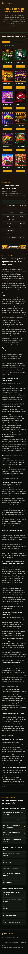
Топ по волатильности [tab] (17, 41)
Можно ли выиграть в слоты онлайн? (11, 854)
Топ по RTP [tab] (6, 41)
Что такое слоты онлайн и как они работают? (13, 813)
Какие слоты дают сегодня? (11, 868)
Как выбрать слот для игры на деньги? (11, 874)
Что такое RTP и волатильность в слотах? (12, 840)
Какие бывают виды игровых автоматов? (11, 833)
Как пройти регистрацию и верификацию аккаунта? (10, 914)
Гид (14, 937)
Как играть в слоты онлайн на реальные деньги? (11, 826)
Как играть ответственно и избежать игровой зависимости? (12, 921)
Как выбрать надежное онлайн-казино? (12, 900)
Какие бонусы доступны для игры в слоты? (12, 907)
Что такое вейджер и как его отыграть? (11, 893)
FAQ (17, 937)
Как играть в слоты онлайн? (11, 820)
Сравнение (9, 937)
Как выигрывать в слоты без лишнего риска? (11, 881)
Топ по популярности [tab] (8, 45)
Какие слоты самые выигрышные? (8, 861)
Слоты (3, 937)
